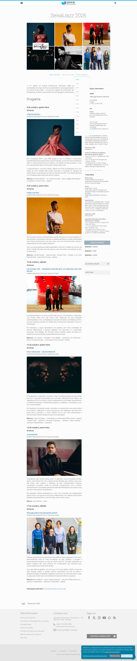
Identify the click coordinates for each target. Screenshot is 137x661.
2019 (77, 108)
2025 (77, 83)
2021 (77, 100)
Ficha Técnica (73, 651)
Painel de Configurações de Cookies (95, 656)
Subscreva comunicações (100, 636)
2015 (77, 124)
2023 (77, 92)
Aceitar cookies (127, 656)
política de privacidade (112, 652)
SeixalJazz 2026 (54, 75)
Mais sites (23, 638)
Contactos (53, 651)
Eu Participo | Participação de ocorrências (34, 621)
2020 (77, 104)
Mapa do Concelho (26, 628)
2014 (77, 128)
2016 (77, 120)
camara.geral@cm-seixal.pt (67, 630)
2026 (77, 79)
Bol (104, 113)
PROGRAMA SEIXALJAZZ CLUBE (55, 589)
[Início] (68, 4)
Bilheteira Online (92, 264)
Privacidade (63, 651)
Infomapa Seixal (25, 624)
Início (23, 603)
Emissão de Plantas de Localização (32, 631)
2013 (77, 132)
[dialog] (108, 652)
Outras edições (81, 75)
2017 (77, 116)
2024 (77, 88)
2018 (77, 112)
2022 (77, 96)
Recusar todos (115, 656)
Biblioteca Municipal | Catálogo (30, 634)
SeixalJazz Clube (68, 75)
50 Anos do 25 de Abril (27, 618)
